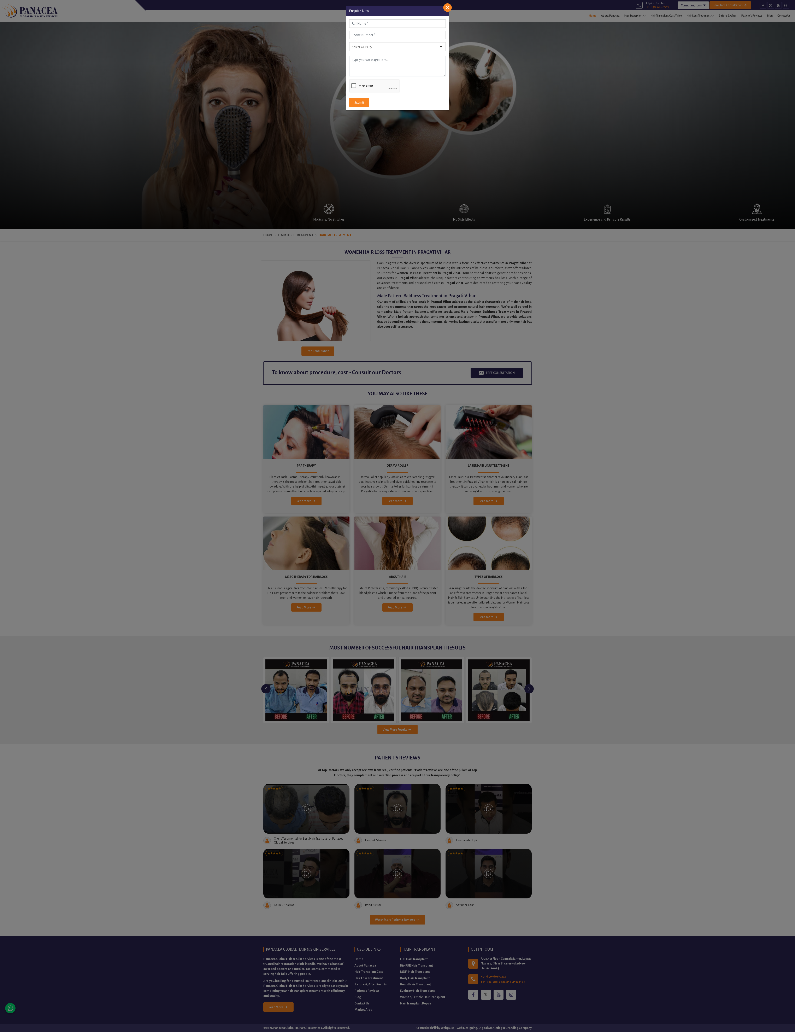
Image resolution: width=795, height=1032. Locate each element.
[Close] (447, 7)
